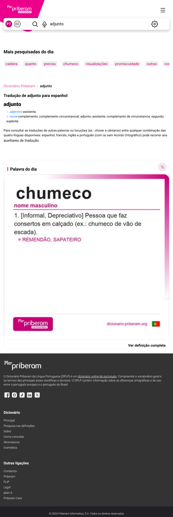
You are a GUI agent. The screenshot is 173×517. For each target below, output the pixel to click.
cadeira (11, 64)
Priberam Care (13, 498)
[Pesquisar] (35, 24)
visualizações (96, 64)
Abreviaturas (12, 442)
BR (17, 24)
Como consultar (14, 437)
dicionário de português (97, 376)
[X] (37, 397)
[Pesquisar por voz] (45, 24)
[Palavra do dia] (162, 167)
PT (9, 24)
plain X (8, 493)
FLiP (6, 482)
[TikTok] (22, 397)
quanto (30, 64)
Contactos (10, 471)
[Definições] (154, 24)
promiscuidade (127, 64)
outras (152, 64)
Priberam (9, 476)
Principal (9, 420)
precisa (50, 64)
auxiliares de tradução (21, 140)
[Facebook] (7, 397)
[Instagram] (14, 397)
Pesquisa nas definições (19, 426)
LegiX (7, 487)
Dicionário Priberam (19, 86)
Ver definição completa (147, 345)
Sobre (7, 431)
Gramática (10, 447)
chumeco (70, 64)
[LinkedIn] (29, 397)
